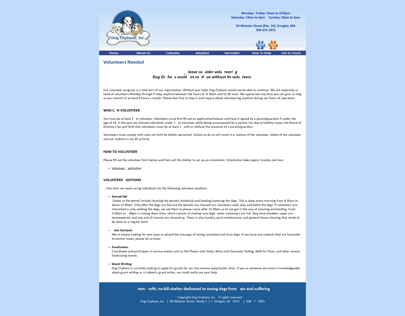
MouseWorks (202, 309)
